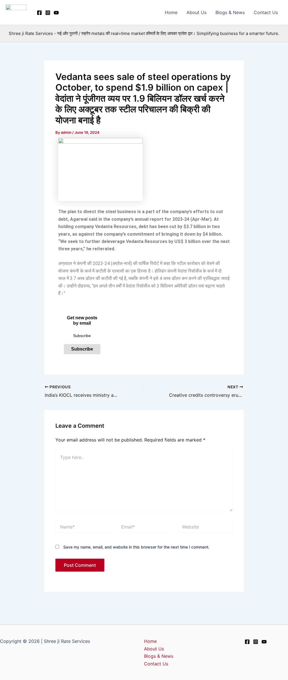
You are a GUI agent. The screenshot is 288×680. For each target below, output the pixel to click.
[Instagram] (47, 12)
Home (171, 12)
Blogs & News (230, 12)
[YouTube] (56, 12)
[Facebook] (39, 12)
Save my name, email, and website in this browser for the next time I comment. (136, 547)
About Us (196, 12)
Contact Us (266, 12)
